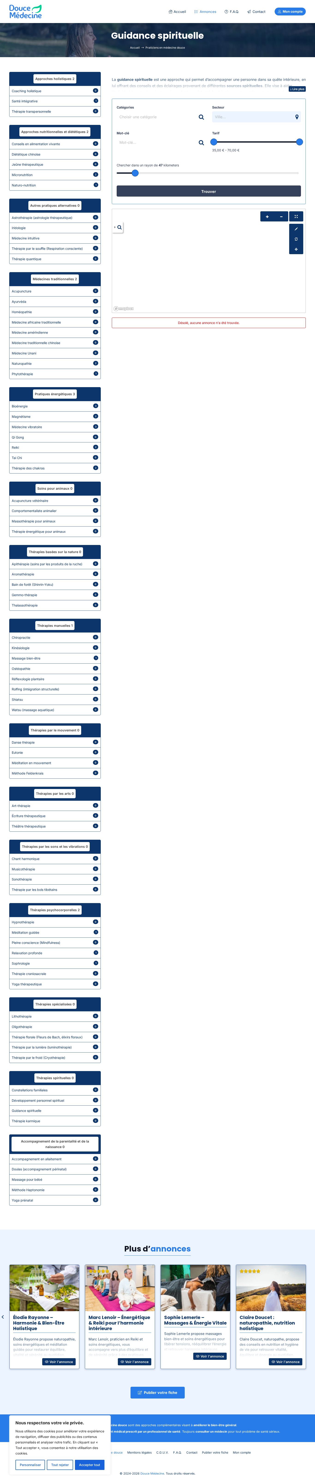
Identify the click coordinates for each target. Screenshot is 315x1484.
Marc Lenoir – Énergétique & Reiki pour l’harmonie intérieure (119, 1323)
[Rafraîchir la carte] (296, 239)
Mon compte (242, 1452)
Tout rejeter (60, 1465)
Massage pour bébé (54, 1179)
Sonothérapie (54, 879)
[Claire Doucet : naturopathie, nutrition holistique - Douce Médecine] (271, 1288)
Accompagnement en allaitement (54, 1159)
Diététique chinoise (54, 154)
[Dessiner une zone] (296, 229)
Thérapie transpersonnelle (54, 111)
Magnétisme (54, 416)
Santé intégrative (54, 101)
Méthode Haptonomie (54, 1190)
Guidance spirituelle (54, 1111)
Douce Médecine (152, 1473)
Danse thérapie (54, 742)
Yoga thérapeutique (54, 984)
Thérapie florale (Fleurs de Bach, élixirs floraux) (54, 1037)
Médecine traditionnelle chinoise (54, 343)
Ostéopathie (54, 669)
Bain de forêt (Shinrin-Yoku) (54, 584)
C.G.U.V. (162, 1452)
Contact (191, 1452)
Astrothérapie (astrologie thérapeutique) (54, 218)
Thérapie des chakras (54, 468)
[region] (60, 1445)
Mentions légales (139, 1452)
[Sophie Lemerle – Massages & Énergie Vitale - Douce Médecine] (195, 1288)
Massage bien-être (54, 658)
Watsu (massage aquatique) (54, 710)
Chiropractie (54, 637)
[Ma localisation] (296, 249)
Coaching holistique (54, 91)
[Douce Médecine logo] (25, 11)
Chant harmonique (54, 859)
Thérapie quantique (54, 259)
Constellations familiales (54, 1090)
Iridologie (54, 228)
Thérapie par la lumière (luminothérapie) (54, 1047)
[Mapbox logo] (123, 308)
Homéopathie (54, 312)
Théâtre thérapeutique (54, 826)
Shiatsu (54, 699)
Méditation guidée (54, 932)
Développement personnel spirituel (54, 1100)
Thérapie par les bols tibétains (54, 890)
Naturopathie (54, 363)
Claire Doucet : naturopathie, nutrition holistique (267, 1323)
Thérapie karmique (54, 1121)
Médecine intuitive (54, 238)
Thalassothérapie (54, 605)
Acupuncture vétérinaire (54, 501)
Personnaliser (30, 1465)
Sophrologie (54, 963)
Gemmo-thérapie (54, 595)
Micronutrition (54, 175)
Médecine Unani (54, 353)
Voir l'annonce (61, 1362)
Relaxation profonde (54, 953)
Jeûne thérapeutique (54, 164)
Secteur (218, 107)
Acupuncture (54, 291)
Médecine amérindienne (54, 332)
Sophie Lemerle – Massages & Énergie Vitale (195, 1320)
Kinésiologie (54, 648)
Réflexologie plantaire (54, 679)
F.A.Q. (177, 1452)
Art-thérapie (54, 806)
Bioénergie (54, 406)
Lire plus (298, 89)
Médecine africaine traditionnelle (54, 322)
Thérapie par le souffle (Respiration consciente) (54, 248)
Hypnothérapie (54, 922)
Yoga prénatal (54, 1200)
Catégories (125, 107)
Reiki (54, 447)
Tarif (216, 133)
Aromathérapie (54, 574)
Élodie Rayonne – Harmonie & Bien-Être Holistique (38, 1323)
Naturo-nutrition (54, 185)
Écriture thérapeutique (54, 816)
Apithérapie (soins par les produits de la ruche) (54, 564)
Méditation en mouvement (54, 763)
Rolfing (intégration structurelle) (54, 689)
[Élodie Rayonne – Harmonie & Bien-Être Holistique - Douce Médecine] (44, 1288)
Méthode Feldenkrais (54, 773)
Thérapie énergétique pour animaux (54, 531)
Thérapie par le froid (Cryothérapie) (54, 1058)
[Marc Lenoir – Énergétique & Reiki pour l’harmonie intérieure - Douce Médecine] (120, 1288)
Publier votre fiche (215, 1452)
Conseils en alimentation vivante (54, 144)
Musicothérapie (54, 869)
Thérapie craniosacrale (54, 974)
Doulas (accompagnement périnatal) (54, 1169)
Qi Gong (54, 437)
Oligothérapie (54, 1027)
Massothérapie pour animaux (54, 521)
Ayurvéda (54, 301)
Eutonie (54, 752)
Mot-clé (123, 133)
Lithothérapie (54, 1016)
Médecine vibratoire (54, 427)
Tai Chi (54, 458)
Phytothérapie (54, 374)
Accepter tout (89, 1465)
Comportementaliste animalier (54, 511)
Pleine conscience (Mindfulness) (54, 943)
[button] (219, 11)
